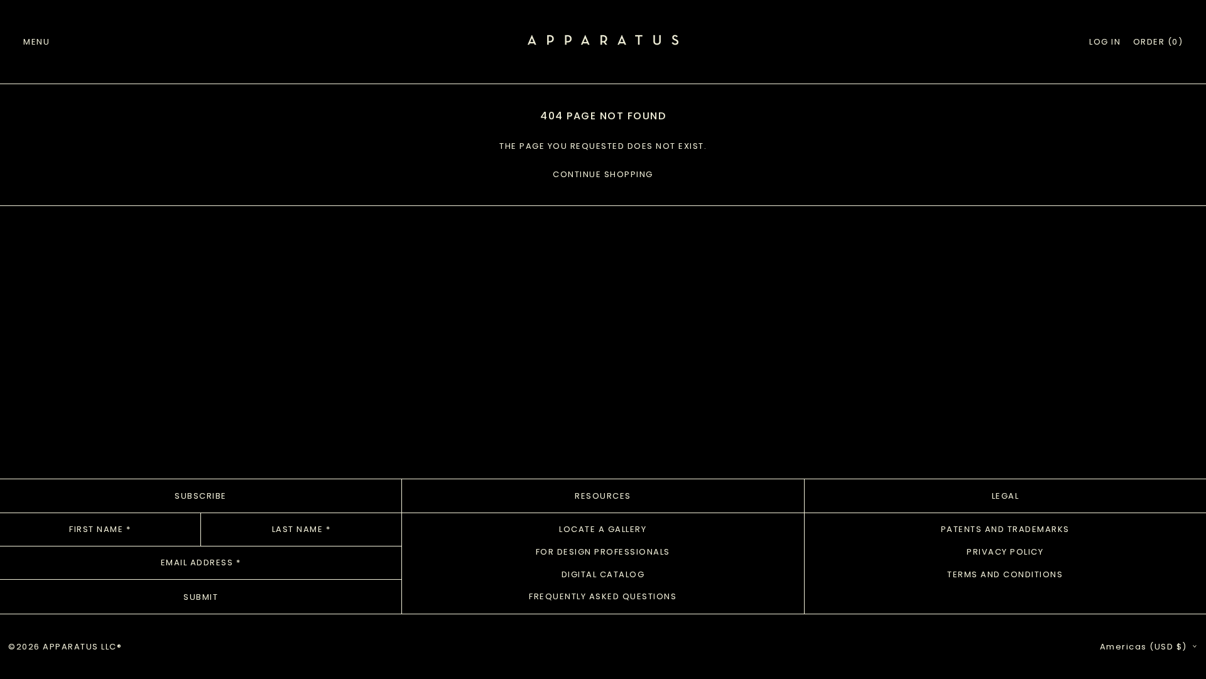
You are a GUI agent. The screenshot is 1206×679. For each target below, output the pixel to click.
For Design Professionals (603, 552)
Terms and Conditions (1005, 574)
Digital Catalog (603, 574)
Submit (200, 597)
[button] (1158, 42)
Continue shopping (603, 174)
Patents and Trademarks (1005, 529)
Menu (36, 42)
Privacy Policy (1005, 552)
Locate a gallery (602, 529)
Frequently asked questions (602, 596)
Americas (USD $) (1145, 647)
